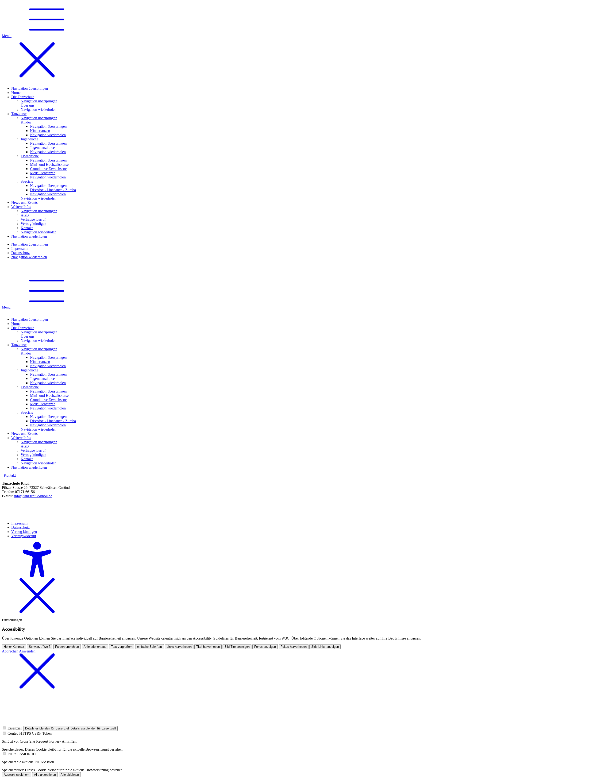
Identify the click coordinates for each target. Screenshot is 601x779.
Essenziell (15, 728)
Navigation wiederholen (38, 341)
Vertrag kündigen (24, 532)
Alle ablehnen (70, 774)
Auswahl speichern (16, 774)
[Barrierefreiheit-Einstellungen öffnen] (37, 576)
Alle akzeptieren (45, 774)
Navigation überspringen (29, 319)
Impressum (19, 523)
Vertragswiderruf (23, 536)
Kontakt (10, 475)
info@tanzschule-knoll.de (33, 496)
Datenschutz (20, 527)
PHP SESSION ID (22, 754)
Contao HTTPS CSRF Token (30, 733)
